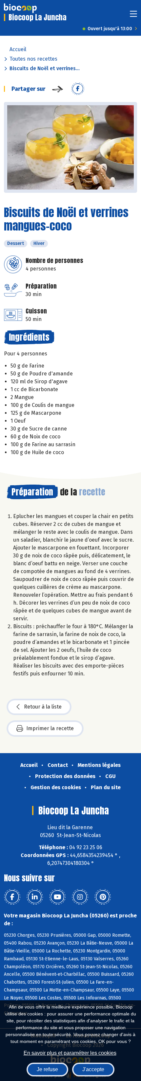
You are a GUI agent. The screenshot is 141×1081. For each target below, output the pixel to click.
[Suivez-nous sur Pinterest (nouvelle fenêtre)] (102, 897)
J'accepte (93, 1069)
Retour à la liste (43, 707)
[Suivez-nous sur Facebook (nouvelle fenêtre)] (12, 897)
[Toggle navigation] (133, 16)
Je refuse (47, 1069)
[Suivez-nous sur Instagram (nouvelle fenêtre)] (80, 897)
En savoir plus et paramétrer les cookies (70, 1053)
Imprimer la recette (50, 728)
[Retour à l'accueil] (20, 8)
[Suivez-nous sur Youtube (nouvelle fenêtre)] (57, 897)
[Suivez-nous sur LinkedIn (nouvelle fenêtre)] (35, 897)
